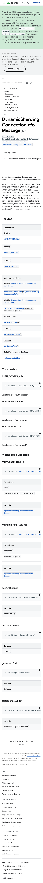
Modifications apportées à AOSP (25, 42)
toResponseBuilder (12, 358)
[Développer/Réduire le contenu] (16, 88)
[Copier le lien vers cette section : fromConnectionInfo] (26, 462)
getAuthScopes (10, 322)
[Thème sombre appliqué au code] (39, 383)
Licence (22, 866)
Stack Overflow (7, 850)
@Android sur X (7, 804)
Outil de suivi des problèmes (12, 854)
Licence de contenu (33, 756)
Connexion (36, 3)
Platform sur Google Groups (12, 818)
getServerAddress (12, 334)
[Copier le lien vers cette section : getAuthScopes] (20, 588)
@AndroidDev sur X (9, 807)
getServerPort (10, 346)
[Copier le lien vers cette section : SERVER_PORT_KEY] (24, 426)
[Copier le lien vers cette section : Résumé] (14, 219)
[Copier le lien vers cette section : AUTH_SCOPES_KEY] (25, 376)
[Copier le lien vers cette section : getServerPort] (19, 663)
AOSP (4, 78)
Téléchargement (8, 783)
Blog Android (6, 811)
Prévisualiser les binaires (10, 787)
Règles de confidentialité (12, 870)
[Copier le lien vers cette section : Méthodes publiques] (31, 455)
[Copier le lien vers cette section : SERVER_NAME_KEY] (25, 401)
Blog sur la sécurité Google (11, 815)
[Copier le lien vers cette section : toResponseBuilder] (24, 701)
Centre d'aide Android (10, 835)
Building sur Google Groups (12, 822)
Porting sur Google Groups (11, 826)
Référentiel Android (9, 776)
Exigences (5, 779)
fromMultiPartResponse (14, 308)
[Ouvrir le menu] (3, 3)
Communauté (24, 862)
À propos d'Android (9, 862)
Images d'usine (7, 790)
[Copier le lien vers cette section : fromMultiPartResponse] (29, 525)
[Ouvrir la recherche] (23, 2)
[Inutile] (30, 83)
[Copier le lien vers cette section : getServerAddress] (23, 625)
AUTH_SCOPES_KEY (11, 239)
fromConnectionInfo (13, 292)
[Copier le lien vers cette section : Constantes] (19, 369)
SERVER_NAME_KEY (11, 253)
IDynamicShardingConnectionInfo (17, 144)
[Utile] (27, 83)
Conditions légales (10, 866)
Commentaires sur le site (12, 873)
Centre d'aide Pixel (8, 839)
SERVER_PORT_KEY (11, 266)
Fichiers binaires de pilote (11, 794)
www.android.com (8, 843)
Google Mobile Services (10, 846)
